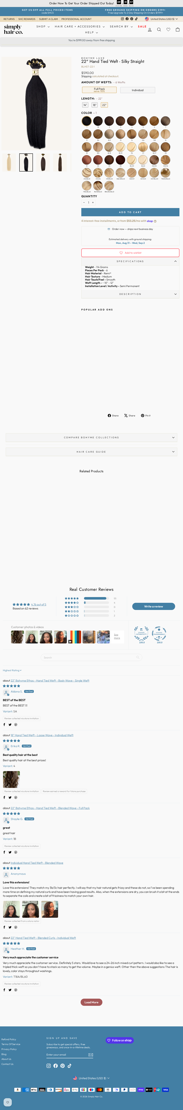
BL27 (154, 147)
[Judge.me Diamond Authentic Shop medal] (141, 633)
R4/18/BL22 (98, 185)
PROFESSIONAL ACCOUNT (76, 19)
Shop (41, 26)
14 (131, 134)
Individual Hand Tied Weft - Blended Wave (37, 863)
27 (143, 147)
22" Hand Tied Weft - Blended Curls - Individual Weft (43, 938)
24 (131, 147)
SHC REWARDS (26, 19)
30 (165, 147)
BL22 (120, 147)
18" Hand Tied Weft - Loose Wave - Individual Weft (42, 735)
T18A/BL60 (86, 185)
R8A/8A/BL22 (109, 185)
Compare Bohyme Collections (91, 437)
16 (165, 134)
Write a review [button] (153, 606)
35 (120, 160)
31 (86, 160)
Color (89, 113)
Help (90, 32)
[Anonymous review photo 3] (49, 909)
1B (98, 121)
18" (95, 105)
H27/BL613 (154, 172)
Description (130, 294)
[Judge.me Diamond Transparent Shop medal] (159, 633)
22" (104, 105)
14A (143, 134)
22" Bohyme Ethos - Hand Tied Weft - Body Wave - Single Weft (50, 680)
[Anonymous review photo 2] (30, 909)
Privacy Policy (9, 1049)
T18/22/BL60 (165, 172)
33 (109, 160)
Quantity (89, 196)
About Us (6, 1059)
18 (86, 147)
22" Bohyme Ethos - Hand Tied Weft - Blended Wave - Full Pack (50, 808)
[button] (72, 598)
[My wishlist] (168, 29)
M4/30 (154, 160)
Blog (3, 1054)
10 (120, 134)
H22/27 (131, 172)
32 (98, 160)
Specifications (130, 261)
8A (98, 134)
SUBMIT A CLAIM (48, 19)
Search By (120, 26)
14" (85, 105)
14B (154, 134)
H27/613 (143, 172)
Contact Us (7, 1064)
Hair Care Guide (91, 451)
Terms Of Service (10, 1044)
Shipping (86, 76)
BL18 (109, 147)
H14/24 (98, 172)
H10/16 (165, 160)
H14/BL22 (86, 172)
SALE (142, 26)
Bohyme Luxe (93, 58)
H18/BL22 (109, 172)
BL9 (109, 134)
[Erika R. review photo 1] (11, 779)
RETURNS (9, 19)
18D (98, 147)
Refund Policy (8, 1039)
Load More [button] (91, 1002)
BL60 (143, 160)
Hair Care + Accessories (78, 26)
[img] (11, 686)
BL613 (131, 160)
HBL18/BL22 (120, 172)
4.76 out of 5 (38, 604)
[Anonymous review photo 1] (11, 909)
